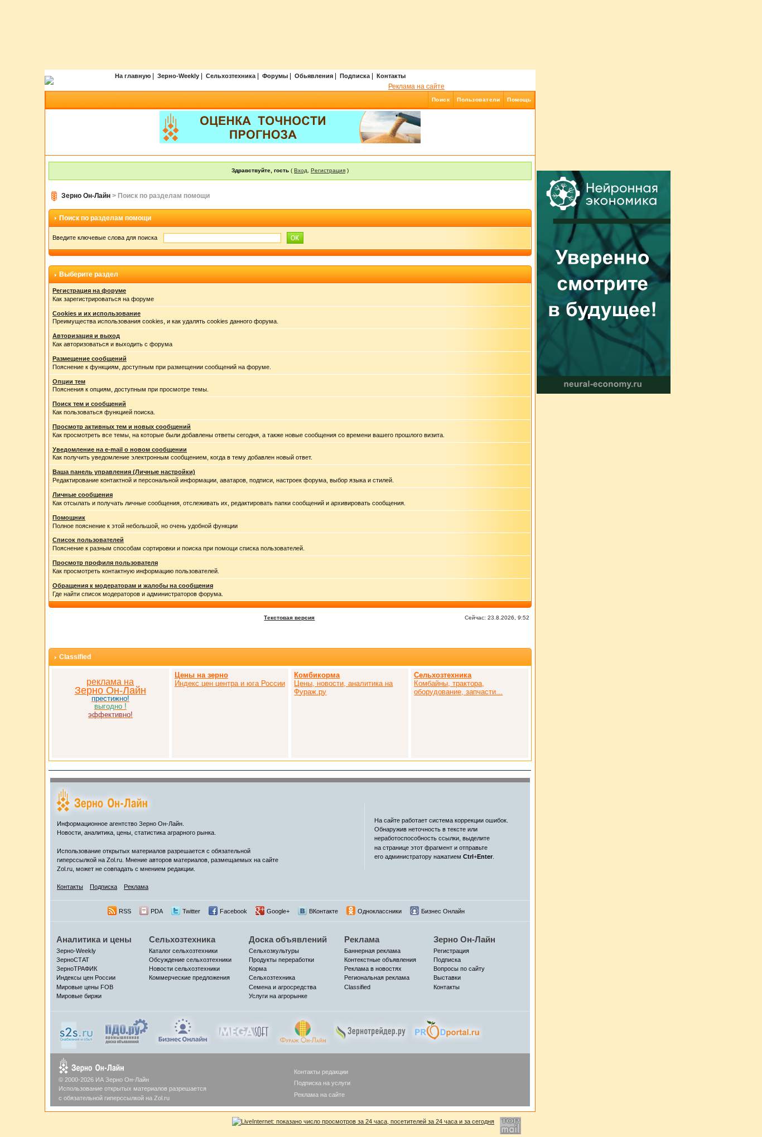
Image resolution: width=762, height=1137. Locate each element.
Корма (258, 968)
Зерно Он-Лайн (85, 196)
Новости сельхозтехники (184, 968)
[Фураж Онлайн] (303, 1030)
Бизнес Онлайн (443, 911)
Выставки (447, 977)
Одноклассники (380, 911)
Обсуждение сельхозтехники (190, 959)
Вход (300, 170)
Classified (75, 657)
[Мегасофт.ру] (243, 1030)
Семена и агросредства (282, 987)
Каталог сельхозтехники (183, 950)
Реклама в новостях (373, 968)
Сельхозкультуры (274, 950)
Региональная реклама (376, 977)
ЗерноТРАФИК (76, 968)
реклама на (110, 681)
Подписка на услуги (322, 1083)
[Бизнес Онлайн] (182, 1030)
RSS (125, 911)
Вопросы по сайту (459, 968)
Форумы (275, 75)
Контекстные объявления (380, 959)
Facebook (233, 911)
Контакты (391, 75)
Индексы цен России (85, 977)
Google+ (278, 911)
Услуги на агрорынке (278, 996)
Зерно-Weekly (178, 75)
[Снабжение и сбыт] (77, 1032)
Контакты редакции (321, 1071)
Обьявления (314, 75)
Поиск (441, 99)
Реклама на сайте (416, 86)
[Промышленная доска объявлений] (127, 1031)
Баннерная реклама (372, 950)
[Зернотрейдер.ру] (371, 1030)
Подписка (355, 75)
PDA (157, 911)
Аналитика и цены (94, 939)
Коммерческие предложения (189, 977)
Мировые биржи (79, 996)
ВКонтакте (323, 911)
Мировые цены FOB (84, 987)
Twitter (191, 911)
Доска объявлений (288, 939)
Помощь (519, 99)
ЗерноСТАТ (72, 959)
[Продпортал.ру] (447, 1030)
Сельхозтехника (230, 75)
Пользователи (478, 99)
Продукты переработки (281, 959)
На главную (133, 75)
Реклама (136, 886)
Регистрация (328, 170)
